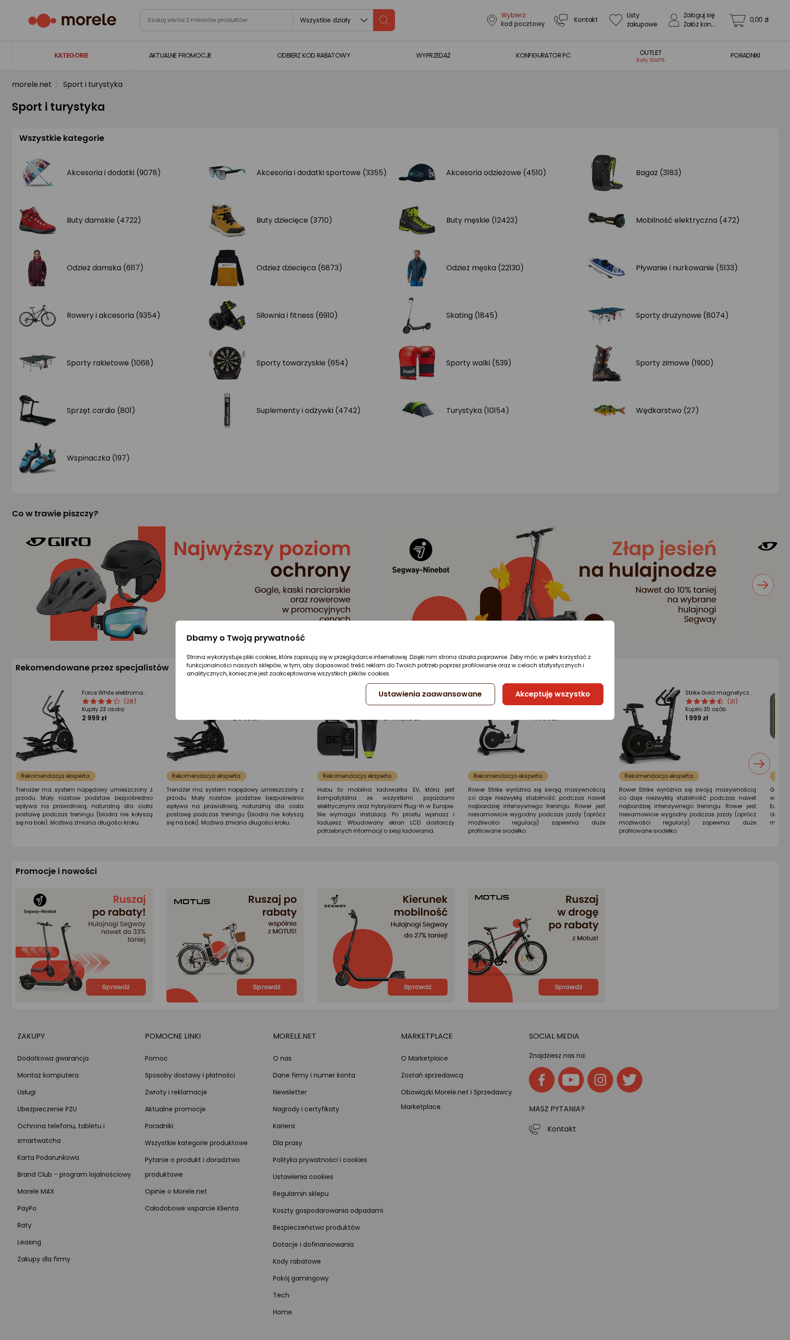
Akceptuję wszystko (552, 694)
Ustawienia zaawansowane (430, 694)
